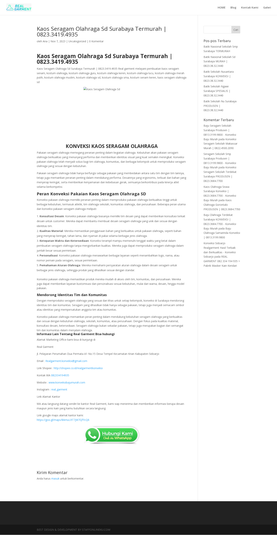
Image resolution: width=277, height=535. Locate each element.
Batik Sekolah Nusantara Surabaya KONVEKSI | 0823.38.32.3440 (219, 76)
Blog (233, 7)
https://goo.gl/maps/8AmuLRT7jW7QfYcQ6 (63, 420)
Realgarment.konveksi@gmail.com (66, 361)
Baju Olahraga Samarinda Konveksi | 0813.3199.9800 (222, 233)
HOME (222, 7)
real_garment (59, 389)
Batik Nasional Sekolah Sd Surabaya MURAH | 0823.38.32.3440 (219, 61)
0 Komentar (96, 41)
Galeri (267, 7)
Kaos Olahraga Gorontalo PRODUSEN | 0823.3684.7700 (222, 204)
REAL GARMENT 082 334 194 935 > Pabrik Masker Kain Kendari (222, 261)
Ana (45, 41)
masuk (55, 478)
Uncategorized (77, 41)
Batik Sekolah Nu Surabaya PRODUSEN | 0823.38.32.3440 (220, 105)
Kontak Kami (249, 7)
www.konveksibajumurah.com (67, 382)
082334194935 (60, 375)
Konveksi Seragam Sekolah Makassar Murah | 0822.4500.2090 (220, 143)
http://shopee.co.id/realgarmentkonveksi (78, 368)
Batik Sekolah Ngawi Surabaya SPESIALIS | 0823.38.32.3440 (217, 91)
